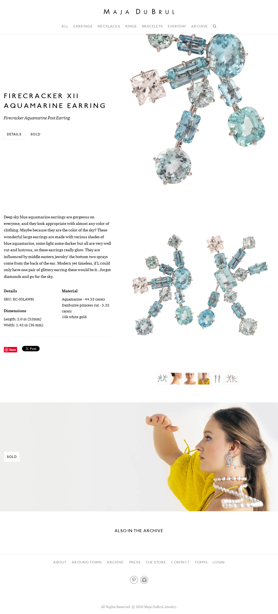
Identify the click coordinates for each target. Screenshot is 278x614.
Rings (131, 26)
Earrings (82, 26)
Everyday (177, 26)
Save (12, 350)
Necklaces (108, 26)
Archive (199, 26)
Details (14, 134)
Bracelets (152, 26)
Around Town (87, 562)
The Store (156, 562)
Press (135, 562)
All (64, 26)
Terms (201, 562)
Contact (180, 562)
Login (219, 562)
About (60, 562)
